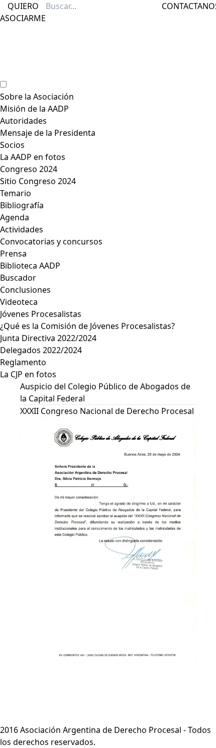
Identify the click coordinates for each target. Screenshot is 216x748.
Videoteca (19, 301)
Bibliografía (22, 205)
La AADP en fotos (32, 156)
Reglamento (23, 362)
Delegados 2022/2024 (41, 350)
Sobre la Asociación (37, 96)
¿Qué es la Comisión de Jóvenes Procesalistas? (87, 325)
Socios (12, 144)
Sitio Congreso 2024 (38, 181)
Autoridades (23, 120)
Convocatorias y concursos (51, 241)
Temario (15, 193)
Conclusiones (25, 289)
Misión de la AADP (34, 108)
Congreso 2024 (28, 169)
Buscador (18, 277)
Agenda (14, 217)
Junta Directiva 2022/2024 (48, 338)
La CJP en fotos (28, 374)
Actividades (21, 229)
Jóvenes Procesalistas (40, 313)
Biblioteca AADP (30, 265)
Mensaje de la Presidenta (47, 132)
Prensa (13, 253)
